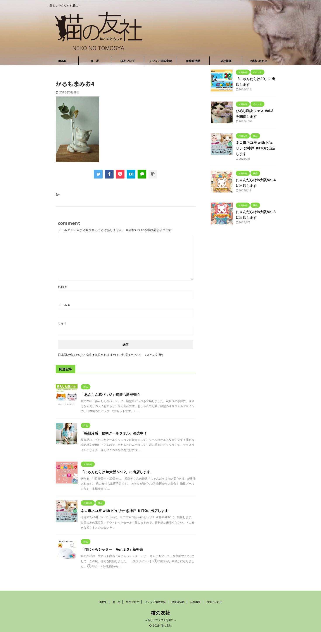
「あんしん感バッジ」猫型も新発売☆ (110, 394)
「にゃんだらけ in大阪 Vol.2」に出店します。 (117, 472)
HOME (62, 61)
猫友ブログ (128, 61)
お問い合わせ (258, 61)
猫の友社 (160, 613)
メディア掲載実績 (160, 61)
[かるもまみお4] (131, 174)
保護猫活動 (193, 61)
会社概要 (226, 61)
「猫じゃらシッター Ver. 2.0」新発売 (114, 549)
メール (64, 305)
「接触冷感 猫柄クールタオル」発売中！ (114, 433)
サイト (62, 323)
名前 (62, 287)
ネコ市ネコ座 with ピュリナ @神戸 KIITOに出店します (124, 510)
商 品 (95, 61)
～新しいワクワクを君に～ (160, 620)
